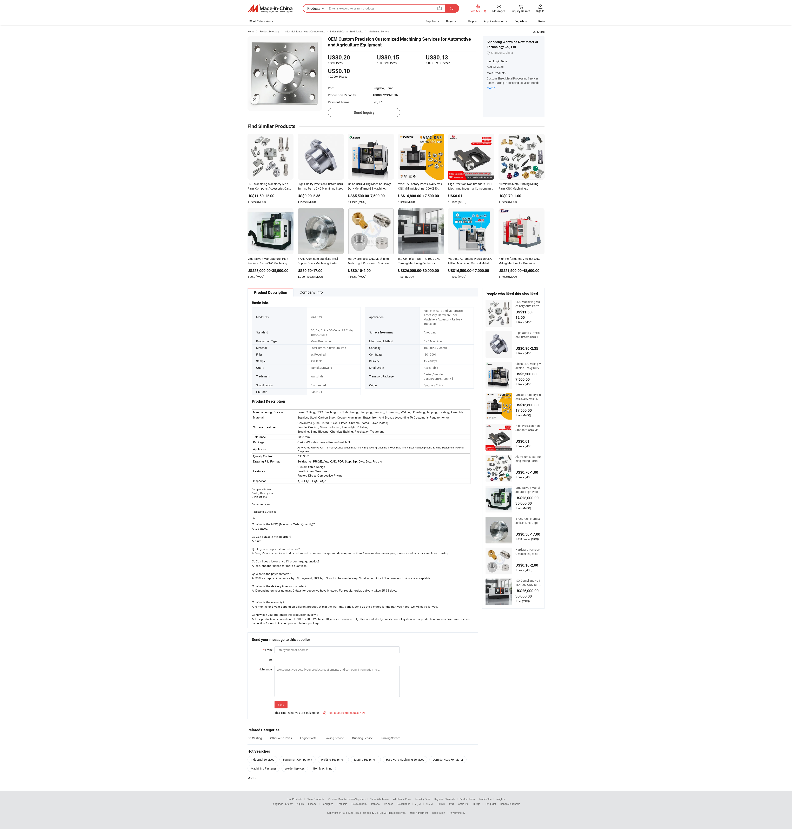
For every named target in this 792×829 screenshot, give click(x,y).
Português (327, 803)
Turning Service (390, 738)
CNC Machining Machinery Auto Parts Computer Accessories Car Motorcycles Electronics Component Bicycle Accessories (528, 304)
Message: (265, 669)
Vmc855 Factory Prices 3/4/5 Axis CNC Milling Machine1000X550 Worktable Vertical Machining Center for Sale (528, 397)
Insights (500, 799)
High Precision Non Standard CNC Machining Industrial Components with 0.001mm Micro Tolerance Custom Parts (528, 428)
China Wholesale (379, 799)
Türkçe (476, 803)
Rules (541, 21)
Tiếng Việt (490, 803)
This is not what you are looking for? (298, 713)
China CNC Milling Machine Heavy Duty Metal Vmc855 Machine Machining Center (528, 366)
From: (267, 650)
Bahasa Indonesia (510, 803)
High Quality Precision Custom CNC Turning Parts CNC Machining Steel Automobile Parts (528, 335)
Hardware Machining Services (405, 759)
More (490, 88)
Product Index (467, 799)
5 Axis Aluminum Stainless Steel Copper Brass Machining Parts (528, 521)
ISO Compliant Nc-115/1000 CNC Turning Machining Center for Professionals (528, 583)
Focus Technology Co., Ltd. (369, 812)
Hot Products (295, 799)
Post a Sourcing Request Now (344, 713)
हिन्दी (451, 803)
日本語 (441, 803)
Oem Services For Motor (448, 759)
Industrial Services (262, 759)
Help (471, 21)
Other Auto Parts (281, 738)
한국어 (429, 803)
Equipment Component (297, 759)
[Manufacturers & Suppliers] (270, 8)
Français (342, 803)
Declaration (438, 812)
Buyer (450, 21)
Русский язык (359, 803)
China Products (315, 799)
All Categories (262, 21)
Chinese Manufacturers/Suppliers (346, 799)
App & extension (494, 21)
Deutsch (388, 803)
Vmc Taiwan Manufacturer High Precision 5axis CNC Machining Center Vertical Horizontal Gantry (528, 490)
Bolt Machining (322, 768)
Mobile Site (485, 799)
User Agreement (419, 812)
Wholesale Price (402, 799)
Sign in (540, 11)
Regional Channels (444, 799)
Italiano (375, 803)
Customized (318, 385)
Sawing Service (334, 738)
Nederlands (403, 803)
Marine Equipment (365, 759)
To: (270, 660)
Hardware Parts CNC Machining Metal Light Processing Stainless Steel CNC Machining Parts (528, 552)
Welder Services (295, 768)
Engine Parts (308, 738)
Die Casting (255, 738)
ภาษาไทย (463, 803)
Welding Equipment (333, 759)
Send (281, 705)
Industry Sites (422, 799)
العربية (418, 803)
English (300, 803)
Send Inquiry (364, 112)
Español (312, 803)
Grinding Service (362, 738)
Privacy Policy (457, 812)
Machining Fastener (263, 768)
